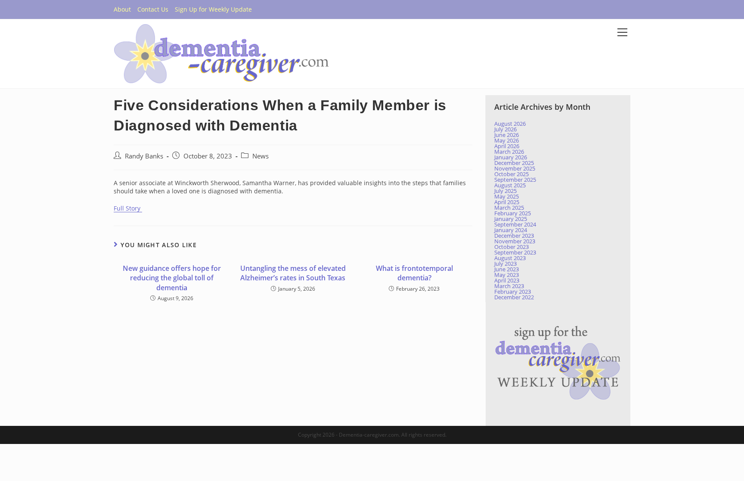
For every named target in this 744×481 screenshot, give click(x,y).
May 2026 (506, 140)
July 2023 (505, 263)
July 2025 (505, 191)
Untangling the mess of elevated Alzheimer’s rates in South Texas (293, 273)
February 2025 (512, 213)
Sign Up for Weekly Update (213, 9)
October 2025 (511, 174)
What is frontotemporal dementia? (414, 273)
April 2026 (506, 146)
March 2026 (509, 151)
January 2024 (510, 230)
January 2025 (510, 219)
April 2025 (506, 202)
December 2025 (514, 163)
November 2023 (514, 241)
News (260, 156)
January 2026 (510, 157)
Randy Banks (144, 156)
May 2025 (506, 196)
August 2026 (510, 123)
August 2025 (510, 185)
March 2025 (509, 207)
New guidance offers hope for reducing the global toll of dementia (172, 278)
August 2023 (510, 258)
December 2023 (514, 235)
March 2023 (509, 286)
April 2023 (506, 280)
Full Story (128, 208)
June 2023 (506, 269)
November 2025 (514, 168)
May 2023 (506, 275)
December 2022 (514, 297)
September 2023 (515, 252)
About (122, 9)
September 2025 (515, 179)
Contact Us (152, 9)
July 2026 (505, 129)
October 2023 (511, 247)
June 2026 (506, 135)
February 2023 (512, 291)
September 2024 (515, 224)
